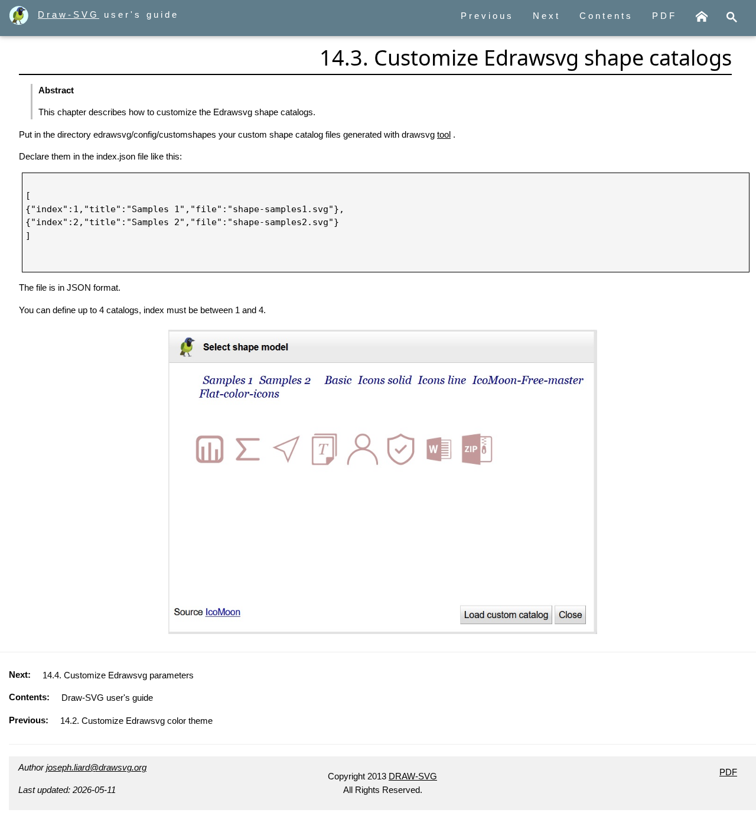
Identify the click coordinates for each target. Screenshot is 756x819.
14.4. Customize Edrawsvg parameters (118, 675)
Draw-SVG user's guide (107, 698)
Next (547, 16)
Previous (487, 16)
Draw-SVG (68, 14)
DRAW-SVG (413, 776)
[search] (732, 18)
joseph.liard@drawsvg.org (96, 767)
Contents (606, 16)
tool (444, 134)
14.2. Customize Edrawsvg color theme (136, 721)
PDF (664, 16)
